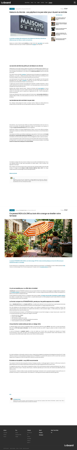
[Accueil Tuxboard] (6, 2)
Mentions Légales (12, 448)
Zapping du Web (18, 434)
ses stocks (40, 43)
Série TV (28, 442)
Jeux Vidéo (29, 438)
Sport (38, 2)
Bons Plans (27, 2)
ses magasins (41, 88)
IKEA (64, 265)
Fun (35, 2)
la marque (24, 74)
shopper (34, 44)
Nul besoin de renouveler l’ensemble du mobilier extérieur (53, 295)
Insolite (16, 432)
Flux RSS (20, 448)
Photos (5, 436)
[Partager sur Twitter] (67, 9)
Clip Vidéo (5, 432)
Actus (32, 2)
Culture (42, 2)
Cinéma (5, 434)
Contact (17, 448)
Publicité (28, 440)
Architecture (29, 432)
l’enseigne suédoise (15, 292)
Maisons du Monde (13, 173)
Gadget (16, 436)
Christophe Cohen (23, 210)
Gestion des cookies (26, 448)
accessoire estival (44, 267)
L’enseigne (24, 80)
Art (27, 434)
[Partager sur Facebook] (65, 9)
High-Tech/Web (54, 430)
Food (46, 2)
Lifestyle (50, 2)
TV (51, 432)
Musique (41, 435)
